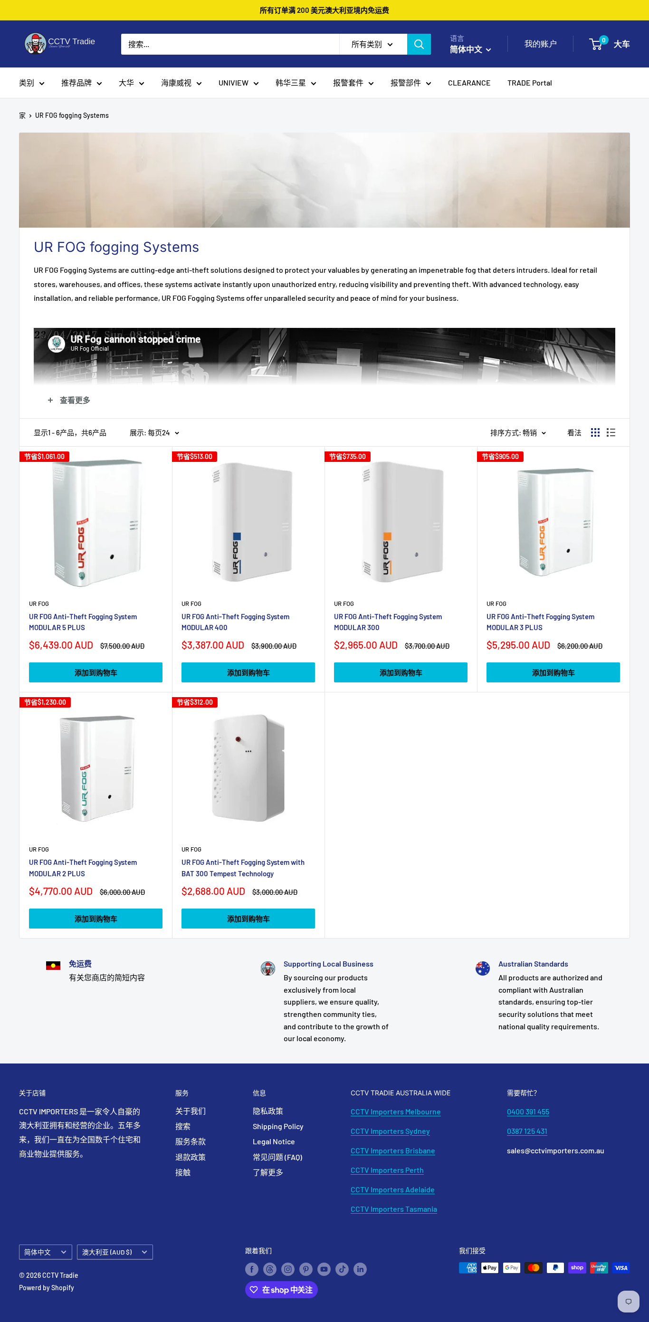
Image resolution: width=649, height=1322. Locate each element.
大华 (126, 82)
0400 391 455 (528, 1111)
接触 (183, 1172)
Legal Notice (274, 1141)
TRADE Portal (529, 82)
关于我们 (190, 1110)
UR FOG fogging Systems (72, 115)
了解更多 (268, 1172)
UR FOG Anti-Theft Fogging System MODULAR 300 (388, 622)
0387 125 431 (527, 1130)
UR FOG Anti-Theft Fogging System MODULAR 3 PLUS (540, 622)
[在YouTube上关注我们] (324, 1268)
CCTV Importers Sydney (390, 1130)
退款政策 (190, 1156)
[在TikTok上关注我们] (342, 1268)
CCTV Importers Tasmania (394, 1208)
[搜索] (419, 44)
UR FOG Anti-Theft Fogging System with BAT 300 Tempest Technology (243, 867)
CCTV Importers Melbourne (396, 1111)
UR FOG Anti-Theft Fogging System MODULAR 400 (235, 622)
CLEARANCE (469, 82)
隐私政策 (268, 1110)
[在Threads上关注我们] (270, 1268)
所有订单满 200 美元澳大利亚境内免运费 (324, 10)
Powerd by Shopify (46, 1288)
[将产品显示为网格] (595, 432)
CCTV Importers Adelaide (393, 1189)
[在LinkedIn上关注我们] (360, 1268)
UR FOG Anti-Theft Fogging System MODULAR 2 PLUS (83, 867)
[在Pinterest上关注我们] (306, 1268)
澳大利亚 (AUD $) (107, 1252)
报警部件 (406, 82)
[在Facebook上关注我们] (251, 1268)
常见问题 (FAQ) (277, 1156)
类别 (26, 82)
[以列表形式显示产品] (611, 432)
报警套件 (348, 82)
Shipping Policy (278, 1125)
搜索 (183, 1125)
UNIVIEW (233, 82)
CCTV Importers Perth (387, 1169)
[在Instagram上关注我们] (288, 1268)
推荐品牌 (76, 82)
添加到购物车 (96, 672)
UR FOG (39, 603)
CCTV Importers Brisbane (393, 1150)
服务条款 (190, 1141)
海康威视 (176, 82)
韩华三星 (291, 82)
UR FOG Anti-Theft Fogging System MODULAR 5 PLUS (83, 622)
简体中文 (37, 1252)
